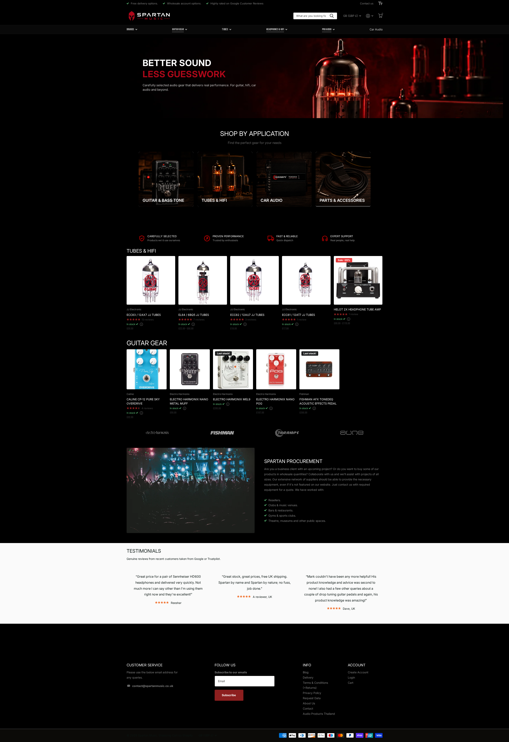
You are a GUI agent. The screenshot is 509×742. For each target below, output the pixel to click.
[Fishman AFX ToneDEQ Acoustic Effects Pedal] (319, 369)
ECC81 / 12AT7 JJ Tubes (298, 314)
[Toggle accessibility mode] (380, 3)
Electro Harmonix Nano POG (275, 401)
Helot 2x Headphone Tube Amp (357, 309)
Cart (350, 682)
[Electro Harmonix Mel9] (233, 369)
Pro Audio (326, 29)
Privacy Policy (312, 693)
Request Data (312, 698)
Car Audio (376, 29)
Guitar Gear (178, 29)
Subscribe (229, 695)
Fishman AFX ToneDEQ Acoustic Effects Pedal (318, 401)
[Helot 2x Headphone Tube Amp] (358, 280)
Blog (306, 672)
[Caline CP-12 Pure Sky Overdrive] (147, 369)
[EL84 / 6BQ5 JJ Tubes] (202, 280)
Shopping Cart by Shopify (176, 735)
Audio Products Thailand (319, 713)
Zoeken (331, 15)
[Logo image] (157, 433)
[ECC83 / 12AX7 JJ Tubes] (151, 280)
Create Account (358, 672)
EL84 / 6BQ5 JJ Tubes (193, 314)
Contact (308, 708)
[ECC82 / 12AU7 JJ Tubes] (254, 280)
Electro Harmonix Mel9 (231, 399)
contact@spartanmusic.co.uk (152, 686)
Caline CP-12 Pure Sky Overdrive (143, 401)
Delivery (308, 677)
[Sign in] (369, 15)
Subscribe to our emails (231, 672)
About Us (309, 703)
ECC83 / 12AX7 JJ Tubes (144, 314)
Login (351, 677)
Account (356, 665)
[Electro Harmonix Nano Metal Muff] (190, 369)
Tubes (225, 29)
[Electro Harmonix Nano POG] (276, 369)
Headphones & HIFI (275, 29)
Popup (141, 324)
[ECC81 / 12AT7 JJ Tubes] (306, 280)
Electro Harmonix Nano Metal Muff (189, 401)
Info (307, 665)
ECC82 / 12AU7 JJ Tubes (247, 314)
